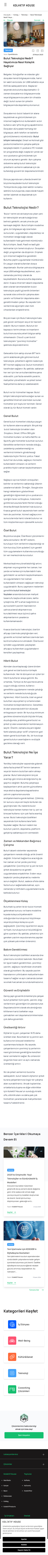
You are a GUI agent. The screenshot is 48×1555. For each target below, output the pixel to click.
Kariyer (6, 1485)
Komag (15, 15)
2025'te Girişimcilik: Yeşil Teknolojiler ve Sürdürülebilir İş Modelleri (22, 1178)
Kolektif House (17, 1207)
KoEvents (27, 1485)
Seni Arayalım (24, 1435)
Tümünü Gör (34, 1290)
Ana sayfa (7, 15)
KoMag (6, 1501)
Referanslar (8, 1496)
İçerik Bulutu (13, 54)
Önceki (10, 20)
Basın (5, 1491)
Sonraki (37, 20)
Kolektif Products (10, 1506)
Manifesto (7, 1480)
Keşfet (10, 1212)
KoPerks (27, 1480)
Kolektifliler (28, 1491)
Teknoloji (24, 15)
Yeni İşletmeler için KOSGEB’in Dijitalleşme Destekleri (21, 1251)
